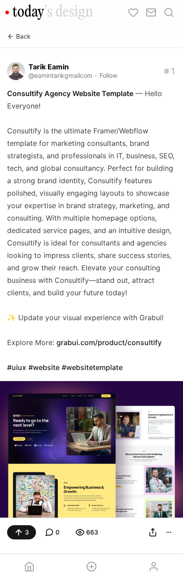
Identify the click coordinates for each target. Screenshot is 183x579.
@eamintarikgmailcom (60, 75)
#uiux (16, 367)
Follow (108, 75)
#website (44, 367)
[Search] (169, 12)
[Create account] (91, 566)
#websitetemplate (92, 367)
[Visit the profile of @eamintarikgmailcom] (16, 71)
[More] (169, 532)
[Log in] (153, 566)
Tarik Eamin (48, 66)
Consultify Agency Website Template (70, 93)
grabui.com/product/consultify (109, 342)
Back (23, 36)
